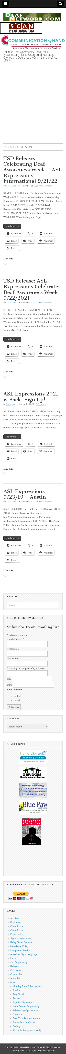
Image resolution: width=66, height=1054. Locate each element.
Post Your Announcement (26, 1018)
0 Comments (46, 185)
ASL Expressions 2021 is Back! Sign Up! (30, 397)
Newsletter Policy (19, 946)
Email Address (15, 639)
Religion (14, 966)
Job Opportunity (18, 962)
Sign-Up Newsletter (20, 938)
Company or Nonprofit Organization (26, 668)
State (10, 684)
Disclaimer (15, 970)
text (18, 700)
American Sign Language (23, 954)
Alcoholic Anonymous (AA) (27, 1030)
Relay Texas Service (21, 942)
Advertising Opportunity (25, 1010)
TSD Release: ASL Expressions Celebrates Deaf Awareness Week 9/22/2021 (32, 289)
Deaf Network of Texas (31, 1047)
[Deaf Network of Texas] (32, 15)
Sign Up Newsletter (23, 1002)
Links (13, 958)
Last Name (13, 658)
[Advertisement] (33, 107)
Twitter (16, 998)
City (9, 679)
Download (15, 934)
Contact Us (16, 974)
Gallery (16, 1026)
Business (15, 922)
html (18, 696)
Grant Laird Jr (12, 185)
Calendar (18, 1014)
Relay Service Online (24, 1022)
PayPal (16, 990)
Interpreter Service (20, 950)
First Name (13, 649)
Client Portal (16, 926)
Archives (14, 918)
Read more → (12, 226)
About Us (15, 978)
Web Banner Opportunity (26, 1006)
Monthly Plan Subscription (27, 986)
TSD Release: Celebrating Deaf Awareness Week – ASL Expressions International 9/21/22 (32, 169)
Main (13, 982)
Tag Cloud (18, 994)
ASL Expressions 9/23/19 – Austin (24, 494)
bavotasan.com (47, 1051)
